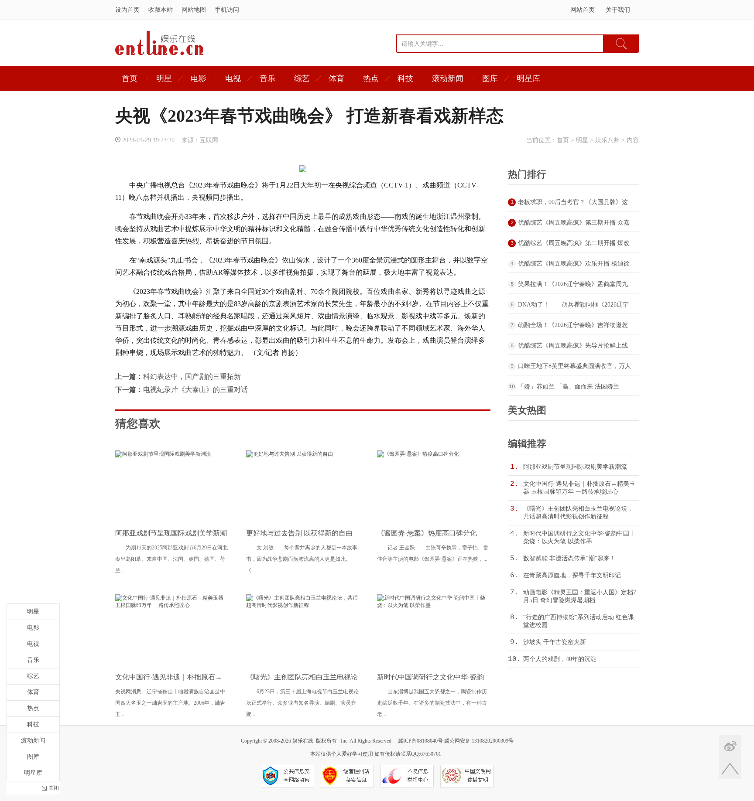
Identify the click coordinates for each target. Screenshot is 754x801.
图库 (490, 78)
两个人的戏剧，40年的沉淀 (559, 659)
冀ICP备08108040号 (420, 741)
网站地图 (194, 10)
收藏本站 (160, 10)
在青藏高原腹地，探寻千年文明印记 (572, 575)
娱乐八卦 (607, 140)
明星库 (528, 78)
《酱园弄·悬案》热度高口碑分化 (427, 533)
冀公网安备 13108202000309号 (479, 741)
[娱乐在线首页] (159, 54)
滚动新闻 (447, 78)
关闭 (53, 788)
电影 (198, 78)
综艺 (302, 78)
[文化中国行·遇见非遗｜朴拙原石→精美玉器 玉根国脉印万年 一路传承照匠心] (172, 605)
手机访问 (227, 10)
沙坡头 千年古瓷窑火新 (554, 642)
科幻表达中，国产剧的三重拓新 (192, 376)
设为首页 (127, 10)
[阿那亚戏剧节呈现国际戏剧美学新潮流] (163, 454)
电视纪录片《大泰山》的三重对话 (195, 389)
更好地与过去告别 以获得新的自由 (299, 533)
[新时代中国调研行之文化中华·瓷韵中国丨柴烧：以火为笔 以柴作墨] (433, 605)
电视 (233, 78)
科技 (405, 78)
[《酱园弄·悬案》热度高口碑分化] (418, 454)
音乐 (267, 78)
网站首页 (582, 10)
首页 (129, 78)
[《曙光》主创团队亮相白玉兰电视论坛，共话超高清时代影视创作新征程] (303, 605)
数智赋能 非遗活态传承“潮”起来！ (569, 558)
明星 (164, 78)
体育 (336, 78)
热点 (371, 78)
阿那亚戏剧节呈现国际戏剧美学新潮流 (575, 467)
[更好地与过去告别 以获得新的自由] (289, 454)
